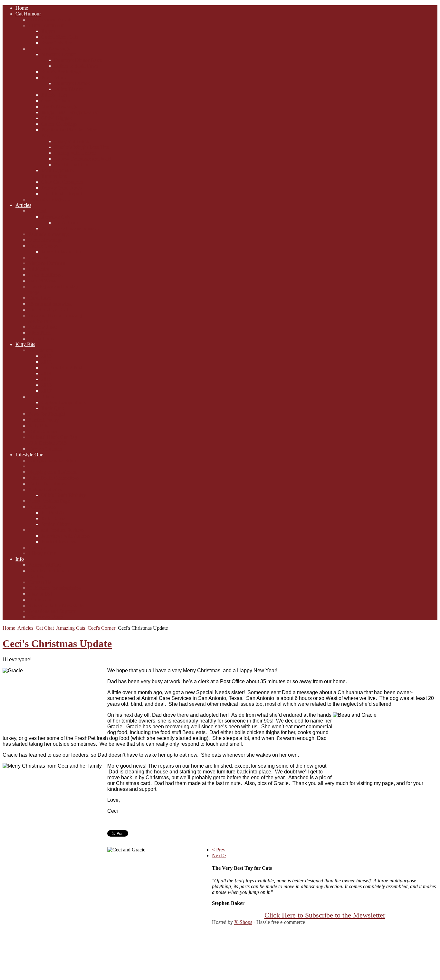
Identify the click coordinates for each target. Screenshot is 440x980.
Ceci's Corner (101, 628)
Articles (25, 628)
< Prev (218, 849)
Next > (219, 855)
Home (9, 628)
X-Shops (243, 922)
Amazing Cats (71, 628)
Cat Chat (45, 628)
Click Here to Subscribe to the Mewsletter (324, 915)
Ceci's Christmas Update (57, 643)
